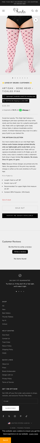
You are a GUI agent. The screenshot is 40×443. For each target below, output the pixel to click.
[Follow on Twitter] (9, 416)
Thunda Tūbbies (7, 317)
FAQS (4, 353)
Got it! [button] (5, 440)
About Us (5, 364)
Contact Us (6, 338)
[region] (20, 281)
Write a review (20, 252)
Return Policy (6, 346)
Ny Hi (4, 320)
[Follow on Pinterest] (21, 416)
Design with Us (7, 375)
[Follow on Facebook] (3, 416)
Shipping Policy (7, 349)
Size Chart (5, 335)
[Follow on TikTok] (26, 416)
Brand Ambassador (9, 371)
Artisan (4, 324)
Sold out (20, 208)
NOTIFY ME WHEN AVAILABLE (20, 216)
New (3, 309)
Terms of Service (8, 382)
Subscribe (10, 408)
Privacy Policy (7, 379)
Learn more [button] (33, 434)
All (3, 306)
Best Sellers (6, 313)
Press (4, 368)
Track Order (6, 342)
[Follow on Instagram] (15, 416)
